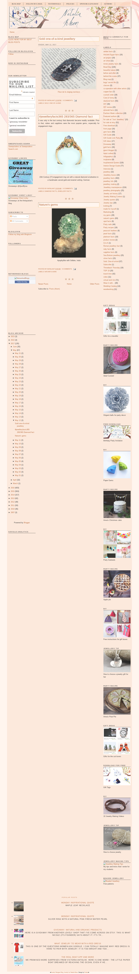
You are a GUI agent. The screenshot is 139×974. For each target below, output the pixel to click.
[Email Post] (75, 100)
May (14, 350)
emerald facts (108, 110)
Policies (70, 4)
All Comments (17, 221)
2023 (13, 336)
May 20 (18, 392)
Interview (106, 169)
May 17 (18, 403)
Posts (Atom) (54, 289)
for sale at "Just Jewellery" (113, 119)
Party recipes (108, 227)
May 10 (18, 444)
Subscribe (107, 265)
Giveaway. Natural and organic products (78, 930)
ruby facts (107, 249)
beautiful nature (109, 70)
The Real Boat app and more (77, 957)
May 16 (18, 406)
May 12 (18, 420)
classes (106, 85)
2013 (13, 498)
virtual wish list (109, 280)
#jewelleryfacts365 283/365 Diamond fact (66, 116)
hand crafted (108, 153)
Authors (108, 4)
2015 (13, 491)
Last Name (14, 110)
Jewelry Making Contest (112, 197)
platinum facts (109, 237)
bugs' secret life (109, 82)
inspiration (107, 159)
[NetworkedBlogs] (22, 278)
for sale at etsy (109, 122)
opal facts (107, 221)
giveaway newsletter (18, 122)
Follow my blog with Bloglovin (20, 234)
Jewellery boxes (109, 175)
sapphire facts (109, 252)
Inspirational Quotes (111, 163)
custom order (108, 95)
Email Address (21, 94)
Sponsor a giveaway (89, 4)
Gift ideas (107, 141)
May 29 (18, 360)
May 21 (18, 389)
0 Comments (68, 100)
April (14, 480)
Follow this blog (22, 282)
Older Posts (94, 284)
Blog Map (16, 4)
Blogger (27, 523)
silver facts (107, 258)
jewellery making (109, 184)
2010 (13, 509)
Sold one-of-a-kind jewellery (57, 38)
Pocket (86, 972)
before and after (109, 73)
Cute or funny (108, 98)
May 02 (18, 472)
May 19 (18, 396)
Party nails (107, 224)
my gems (107, 215)
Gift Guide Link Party (111, 138)
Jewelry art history (110, 194)
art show (106, 61)
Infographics (108, 157)
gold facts (107, 147)
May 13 (18, 417)
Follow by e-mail (34, 4)
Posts (14, 216)
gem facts (107, 132)
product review (109, 240)
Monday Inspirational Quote (77, 903)
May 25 (18, 374)
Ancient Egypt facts (111, 55)
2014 (13, 495)
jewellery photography (111, 190)
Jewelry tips (108, 203)
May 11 (18, 440)
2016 (13, 488)
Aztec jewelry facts (111, 64)
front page (107, 129)
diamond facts (51, 191)
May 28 (18, 364)
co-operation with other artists (115, 89)
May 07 (18, 454)
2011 (13, 505)
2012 (13, 502)
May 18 (18, 399)
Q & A (105, 243)
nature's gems (50, 271)
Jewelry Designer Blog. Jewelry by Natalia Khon (64, 972)
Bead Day (107, 67)
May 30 (18, 357)
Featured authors (110, 116)
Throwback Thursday (111, 268)
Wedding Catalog (110, 286)
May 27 (18, 367)
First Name (14, 102)
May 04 (18, 465)
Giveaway (107, 144)
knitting (106, 206)
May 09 (18, 447)
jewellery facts (64, 191)
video (105, 277)
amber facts (108, 51)
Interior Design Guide (111, 166)
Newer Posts (43, 284)
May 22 (18, 385)
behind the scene (110, 76)
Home (12, 32)
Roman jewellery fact (111, 246)
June (15, 347)
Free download (109, 126)
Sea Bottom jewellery (111, 255)
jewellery (106, 172)
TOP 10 (106, 271)
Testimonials (54, 4)
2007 (13, 512)
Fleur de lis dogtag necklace (69, 92)
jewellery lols (108, 181)
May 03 (18, 468)
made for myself (109, 209)
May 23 (18, 381)
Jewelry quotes (109, 200)
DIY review (107, 107)
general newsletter (18, 125)
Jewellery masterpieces (112, 187)
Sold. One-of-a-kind (53, 103)
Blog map (107, 79)
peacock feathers (110, 231)
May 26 (18, 371)
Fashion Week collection (113, 113)
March (15, 483)
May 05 (18, 461)
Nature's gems (20, 436)
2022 (13, 340)
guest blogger (108, 150)
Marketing (107, 212)
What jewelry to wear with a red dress (77, 944)
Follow (10, 54)
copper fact (107, 92)
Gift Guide (107, 135)
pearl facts (107, 234)
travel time (107, 274)
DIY (104, 104)
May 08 (18, 451)
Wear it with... (108, 283)
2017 (13, 343)
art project (107, 58)
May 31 (18, 353)
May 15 (18, 410)
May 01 (18, 475)
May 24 (18, 378)
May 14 (18, 413)
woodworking (108, 289)
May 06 (18, 458)
